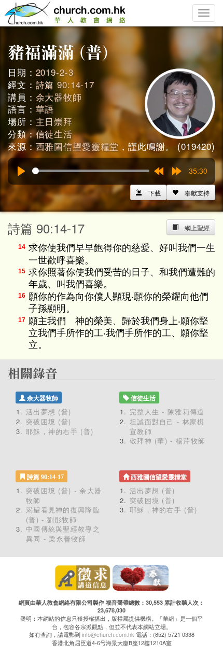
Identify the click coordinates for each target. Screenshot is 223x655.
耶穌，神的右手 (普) (59, 431)
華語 (45, 108)
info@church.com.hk (108, 634)
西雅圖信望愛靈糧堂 (77, 146)
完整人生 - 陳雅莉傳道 (167, 411)
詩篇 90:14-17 (65, 84)
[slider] (90, 171)
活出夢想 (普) (48, 411)
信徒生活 (54, 133)
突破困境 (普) (48, 421)
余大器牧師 (59, 96)
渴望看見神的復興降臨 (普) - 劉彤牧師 (63, 514)
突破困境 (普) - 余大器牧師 (64, 495)
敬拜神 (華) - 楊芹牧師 (167, 440)
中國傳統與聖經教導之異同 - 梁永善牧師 (63, 533)
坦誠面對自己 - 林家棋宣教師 (167, 426)
